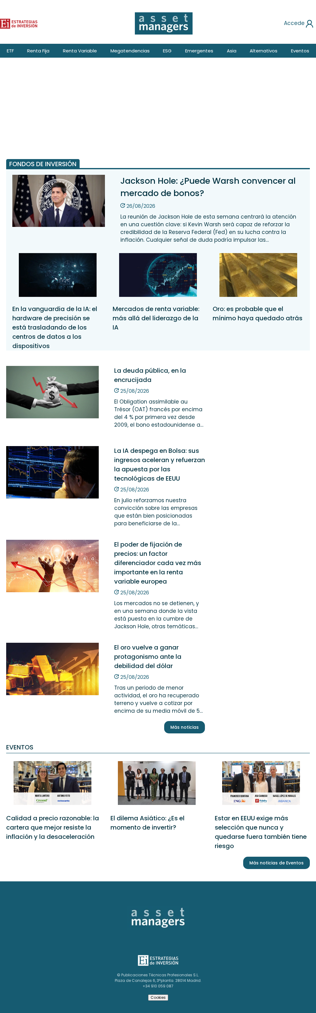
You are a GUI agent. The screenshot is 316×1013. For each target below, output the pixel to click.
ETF (10, 50)
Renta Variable (80, 50)
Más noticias (184, 727)
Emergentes (199, 50)
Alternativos (263, 50)
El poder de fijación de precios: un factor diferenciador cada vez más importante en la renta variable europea (157, 563)
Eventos (300, 50)
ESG (167, 50)
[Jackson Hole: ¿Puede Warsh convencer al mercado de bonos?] (58, 226)
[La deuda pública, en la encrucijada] (52, 417)
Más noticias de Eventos (276, 863)
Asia (231, 50)
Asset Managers (140, 908)
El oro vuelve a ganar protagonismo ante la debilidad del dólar (147, 656)
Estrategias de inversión (11, 22)
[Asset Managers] (164, 23)
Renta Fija (38, 50)
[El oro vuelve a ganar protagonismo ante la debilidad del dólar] (52, 694)
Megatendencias (130, 50)
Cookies (158, 997)
